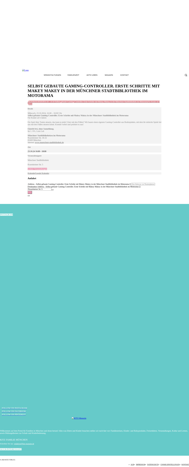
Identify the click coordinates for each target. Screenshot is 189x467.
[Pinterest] (71, 70)
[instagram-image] (31, 250)
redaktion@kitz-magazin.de (24, 444)
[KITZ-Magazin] (94, 422)
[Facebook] (59, 70)
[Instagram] (65, 70)
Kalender (31, 173)
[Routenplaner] (30, 192)
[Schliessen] (29, 195)
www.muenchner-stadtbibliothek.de (49, 142)
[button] (186, 75)
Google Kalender (42, 173)
